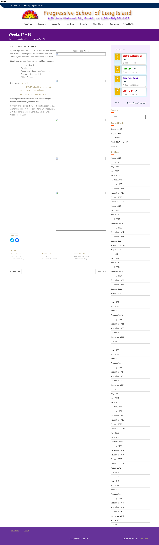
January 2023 (116, 319)
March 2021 (115, 402)
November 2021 (117, 376)
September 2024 (117, 245)
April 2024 (115, 263)
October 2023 (116, 289)
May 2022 (115, 350)
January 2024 (116, 276)
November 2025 (117, 193)
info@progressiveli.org (34, 6)
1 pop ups (100, 271)
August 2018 (116, 520)
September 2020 (118, 429)
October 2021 (116, 381)
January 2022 (116, 367)
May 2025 (115, 210)
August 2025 (116, 206)
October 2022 (116, 332)
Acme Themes (144, 539)
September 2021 (117, 385)
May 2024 (115, 258)
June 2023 (115, 298)
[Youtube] (20, 539)
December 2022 (117, 324)
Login (3, 1)
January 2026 (116, 184)
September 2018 (117, 516)
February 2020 (117, 442)
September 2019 (117, 463)
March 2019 (115, 490)
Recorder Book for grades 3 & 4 (33, 94)
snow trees (16, 271)
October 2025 (116, 197)
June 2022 (115, 346)
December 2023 (117, 280)
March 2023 (115, 311)
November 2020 (117, 420)
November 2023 (117, 284)
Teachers (70, 24)
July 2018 (115, 525)
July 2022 (115, 341)
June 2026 (115, 162)
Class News (98, 24)
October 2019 (116, 459)
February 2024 (117, 271)
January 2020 (116, 446)
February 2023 (117, 315)
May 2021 (115, 394)
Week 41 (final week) (119, 142)
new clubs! (26, 83)
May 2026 (115, 167)
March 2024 (115, 267)
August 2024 (116, 250)
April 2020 (115, 433)
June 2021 (115, 389)
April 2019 (115, 485)
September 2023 (117, 293)
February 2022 (117, 363)
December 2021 (117, 372)
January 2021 (116, 411)
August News (116, 133)
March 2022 (115, 359)
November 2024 (117, 236)
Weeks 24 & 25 (48, 254)
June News (115, 138)
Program (42, 24)
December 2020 (117, 415)
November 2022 (117, 328)
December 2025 (117, 188)
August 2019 (116, 468)
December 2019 (117, 450)
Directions (15, 531)
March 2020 (115, 437)
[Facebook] (11, 539)
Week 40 (114, 146)
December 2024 (117, 232)
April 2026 (115, 171)
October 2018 (116, 511)
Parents (83, 24)
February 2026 (117, 180)
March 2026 (115, 175)
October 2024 (116, 241)
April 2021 (115, 398)
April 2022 (115, 354)
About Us (28, 24)
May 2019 (115, 481)
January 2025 (116, 228)
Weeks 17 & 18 (79, 254)
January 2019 (116, 498)
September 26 (116, 129)
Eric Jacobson (17, 47)
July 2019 (115, 472)
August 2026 (116, 158)
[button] (83, 15)
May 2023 (115, 302)
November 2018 (117, 507)
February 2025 (117, 223)
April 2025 (115, 215)
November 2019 (117, 455)
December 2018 (117, 503)
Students (56, 24)
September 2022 (117, 337)
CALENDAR (128, 24)
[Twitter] (15, 539)
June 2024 (115, 254)
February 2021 (116, 407)
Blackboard (114, 24)
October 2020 (116, 424)
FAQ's (26, 531)
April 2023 (115, 306)
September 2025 (117, 202)
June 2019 (115, 477)
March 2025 (115, 219)
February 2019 (117, 494)
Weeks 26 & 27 (16, 254)
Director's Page (33, 47)
